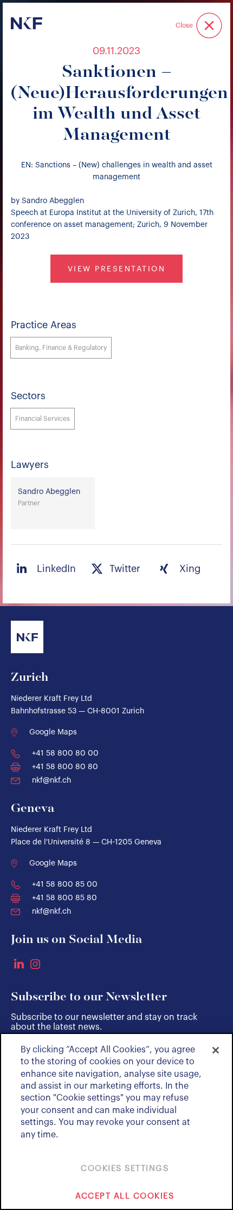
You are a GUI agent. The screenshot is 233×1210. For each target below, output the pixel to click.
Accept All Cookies (124, 1196)
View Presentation (117, 269)
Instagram (35, 964)
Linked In (19, 963)
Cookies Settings (125, 1169)
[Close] (216, 1050)
